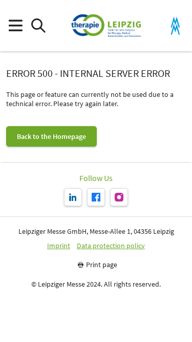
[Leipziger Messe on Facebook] (96, 197)
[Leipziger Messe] (175, 26)
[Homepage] (105, 25)
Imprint (58, 246)
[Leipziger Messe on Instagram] (119, 197)
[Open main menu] (15, 26)
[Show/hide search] (38, 26)
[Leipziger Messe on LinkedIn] (73, 197)
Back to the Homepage (51, 136)
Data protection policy (111, 246)
